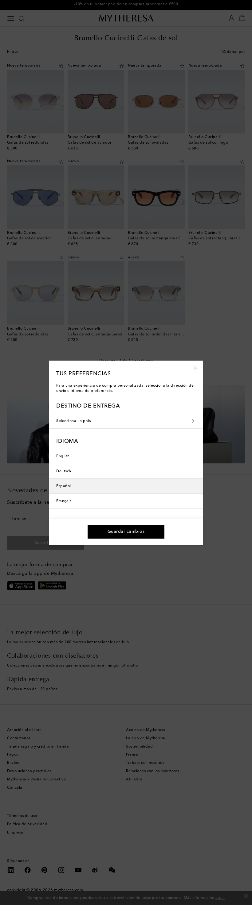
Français (63, 501)
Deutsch (63, 471)
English (63, 456)
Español (63, 486)
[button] (195, 368)
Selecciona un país (73, 421)
